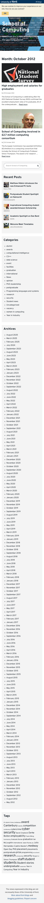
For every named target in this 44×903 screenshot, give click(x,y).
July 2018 (10, 560)
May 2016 (10, 646)
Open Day (8, 849)
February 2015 (12, 698)
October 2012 (12, 792)
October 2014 (12, 712)
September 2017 (13, 594)
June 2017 (10, 605)
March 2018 (11, 574)
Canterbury (11, 825)
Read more (23, 104)
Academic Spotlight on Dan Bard (24, 216)
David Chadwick (22, 833)
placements (32, 849)
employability (18, 836)
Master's (24, 846)
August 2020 (12, 473)
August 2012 (11, 799)
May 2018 (10, 567)
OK (5, 13)
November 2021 (13, 421)
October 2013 (12, 750)
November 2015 (13, 667)
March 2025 (11, 338)
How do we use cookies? (14, 9)
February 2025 (13, 342)
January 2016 (12, 660)
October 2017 (12, 591)
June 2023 (11, 355)
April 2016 (10, 650)
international (11, 274)
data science (11, 260)
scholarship (19, 856)
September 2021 (13, 428)
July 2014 (10, 719)
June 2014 (10, 723)
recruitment (36, 852)
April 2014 (10, 729)
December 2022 (13, 376)
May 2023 (10, 359)
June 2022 (11, 397)
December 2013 (13, 743)
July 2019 (10, 518)
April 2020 (11, 487)
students (10, 863)
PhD (14, 849)
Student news (12, 301)
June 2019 (10, 522)
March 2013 (11, 775)
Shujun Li (36, 856)
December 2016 (13, 626)
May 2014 (10, 726)
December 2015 (13, 664)
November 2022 (13, 380)
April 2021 (10, 446)
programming (27, 852)
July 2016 (10, 639)
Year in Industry (13, 315)
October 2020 (12, 466)
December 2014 (13, 705)
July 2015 (10, 681)
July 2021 (10, 435)
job (33, 843)
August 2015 (11, 678)
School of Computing (15, 27)
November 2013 (13, 747)
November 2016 (13, 629)
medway (33, 846)
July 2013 (10, 761)
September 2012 (13, 795)
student (29, 859)
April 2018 (10, 570)
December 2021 (13, 418)
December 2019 (13, 501)
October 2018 (12, 549)
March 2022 (11, 407)
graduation (11, 270)
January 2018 (12, 581)
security (9, 298)
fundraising (7, 839)
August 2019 (11, 515)
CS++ (8, 256)
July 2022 (10, 394)
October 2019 (12, 508)
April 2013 (10, 771)
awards (9, 249)
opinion (9, 281)
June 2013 (10, 764)
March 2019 (11, 532)
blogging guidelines (15, 898)
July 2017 (10, 601)
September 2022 (13, 387)
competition (29, 825)
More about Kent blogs (20, 895)
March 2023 (11, 366)
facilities (10, 267)
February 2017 (12, 619)
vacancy (10, 308)
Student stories (25, 863)
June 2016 (10, 643)
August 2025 (12, 335)
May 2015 (10, 688)
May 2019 (10, 525)
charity (20, 826)
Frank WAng (30, 836)
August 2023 (12, 352)
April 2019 (10, 529)
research (10, 294)
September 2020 (13, 470)
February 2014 (12, 736)
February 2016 (12, 657)
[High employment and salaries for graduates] (22, 73)
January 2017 (12, 622)
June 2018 (10, 563)
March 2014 (11, 733)
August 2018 (11, 556)
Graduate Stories (16, 839)
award (25, 822)
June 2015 (10, 684)
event (8, 263)
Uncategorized (12, 305)
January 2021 (12, 456)
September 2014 (13, 716)
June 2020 (11, 480)
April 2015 (10, 691)
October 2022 (12, 383)
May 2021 (10, 442)
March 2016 (11, 653)
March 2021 (11, 449)
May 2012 (10, 802)
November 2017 (13, 588)
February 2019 (12, 536)
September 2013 (13, 754)
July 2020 (10, 477)
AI (4, 822)
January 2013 (12, 781)
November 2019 (13, 504)
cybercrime (16, 829)
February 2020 (13, 494)
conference (7, 829)
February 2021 (12, 453)
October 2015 (12, 671)
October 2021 (12, 425)
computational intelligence (17, 253)
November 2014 (13, 709)
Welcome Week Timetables (21, 224)
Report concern (30, 898)
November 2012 (13, 788)
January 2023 (12, 373)
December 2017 (13, 584)
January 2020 (12, 497)
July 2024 (10, 345)
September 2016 (13, 636)
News (8, 277)
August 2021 (11, 432)
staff (21, 859)
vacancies (23, 866)
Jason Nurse (27, 843)
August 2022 (12, 390)
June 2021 (10, 439)
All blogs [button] (39, 2)
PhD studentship (13, 284)
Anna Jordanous (15, 822)
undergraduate (12, 866)
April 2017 (10, 612)
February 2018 (12, 577)
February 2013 (12, 778)
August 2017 (11, 598)
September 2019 (13, 511)
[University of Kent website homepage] (9, 2)
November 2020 (13, 463)
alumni (9, 246)
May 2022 (10, 401)
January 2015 (12, 702)
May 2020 (10, 484)
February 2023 (12, 369)
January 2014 (12, 740)
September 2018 (13, 553)
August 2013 (11, 757)
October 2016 (12, 633)
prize (18, 852)
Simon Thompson (10, 860)
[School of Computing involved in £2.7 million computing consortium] (22, 124)
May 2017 (10, 608)
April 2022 (11, 404)
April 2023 (11, 362)
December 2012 (13, 785)
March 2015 (11, 695)
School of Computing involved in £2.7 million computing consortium (21, 135)
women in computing (15, 312)
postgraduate (12, 287)
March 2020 (11, 491)
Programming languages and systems (22, 291)
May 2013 (10, 768)
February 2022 (12, 411)
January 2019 (12, 539)
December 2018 (13, 542)
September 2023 (13, 349)
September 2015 (13, 674)
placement (22, 849)
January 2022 (12, 414)
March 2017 (11, 615)
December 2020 (13, 459)
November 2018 (13, 546)
